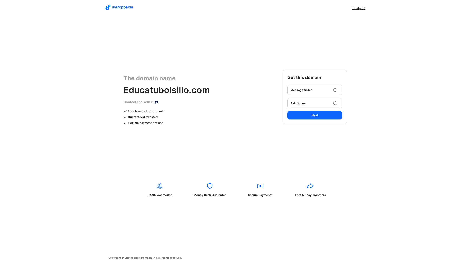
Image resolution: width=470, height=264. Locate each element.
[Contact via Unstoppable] (156, 102)
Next (315, 115)
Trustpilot (358, 8)
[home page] (119, 7)
